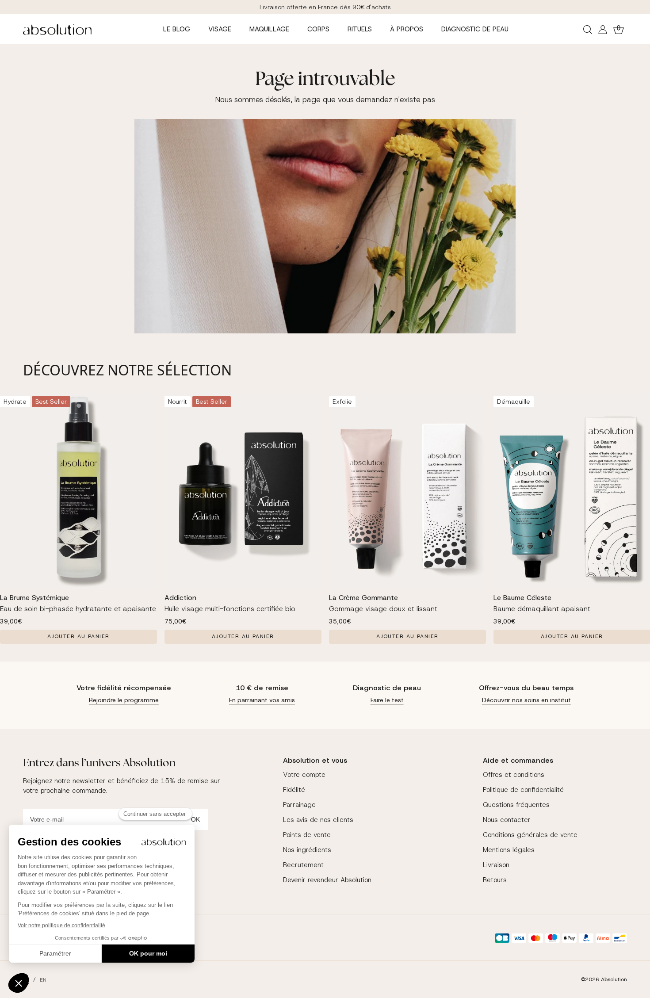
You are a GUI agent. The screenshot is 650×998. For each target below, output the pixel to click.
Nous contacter (507, 819)
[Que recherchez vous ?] (587, 29)
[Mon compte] (602, 29)
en (43, 979)
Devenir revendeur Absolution (327, 880)
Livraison (496, 864)
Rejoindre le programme (124, 700)
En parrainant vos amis (262, 700)
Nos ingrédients (307, 849)
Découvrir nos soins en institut (526, 700)
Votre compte (304, 774)
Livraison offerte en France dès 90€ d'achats (325, 7)
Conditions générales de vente (530, 834)
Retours (495, 880)
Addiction (180, 597)
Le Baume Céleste (522, 597)
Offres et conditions (513, 774)
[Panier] (618, 29)
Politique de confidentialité (523, 789)
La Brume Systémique (34, 597)
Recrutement (303, 864)
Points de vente (307, 834)
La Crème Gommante (363, 597)
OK (195, 819)
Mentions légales (509, 849)
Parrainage (299, 804)
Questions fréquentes (516, 804)
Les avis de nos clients (318, 819)
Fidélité (294, 789)
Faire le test (387, 700)
